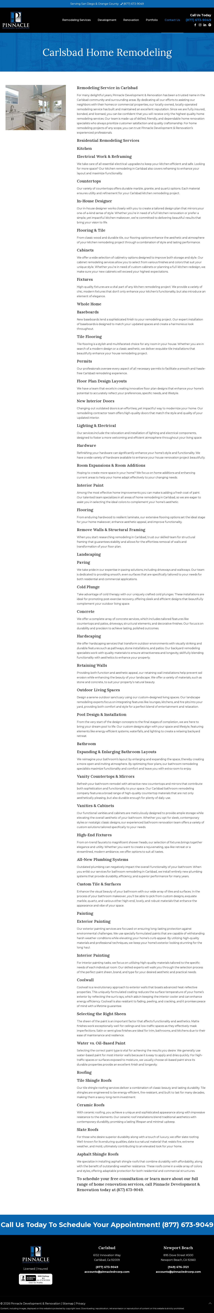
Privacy (80, 1303)
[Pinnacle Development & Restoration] (16, 20)
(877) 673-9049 (133, 3)
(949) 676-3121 (178, 1267)
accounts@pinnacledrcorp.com (107, 1271)
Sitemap (68, 1303)
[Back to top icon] (209, 1303)
